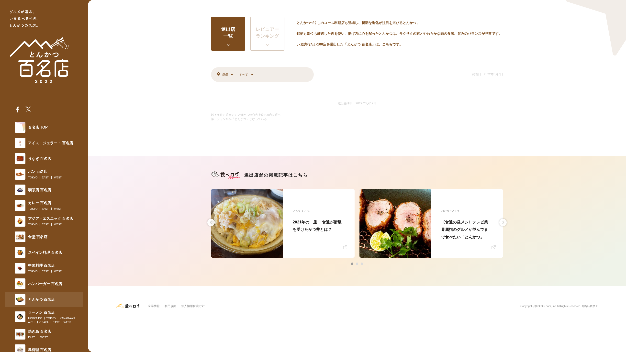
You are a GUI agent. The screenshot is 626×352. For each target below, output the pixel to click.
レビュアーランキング (267, 33)
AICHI (31, 322)
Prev (211, 222)
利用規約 (170, 306)
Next (503, 222)
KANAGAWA (67, 318)
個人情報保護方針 (193, 306)
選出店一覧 (228, 33)
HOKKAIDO (35, 318)
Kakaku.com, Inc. (546, 306)
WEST (58, 177)
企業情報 (154, 306)
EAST (45, 177)
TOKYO (33, 177)
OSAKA (43, 322)
